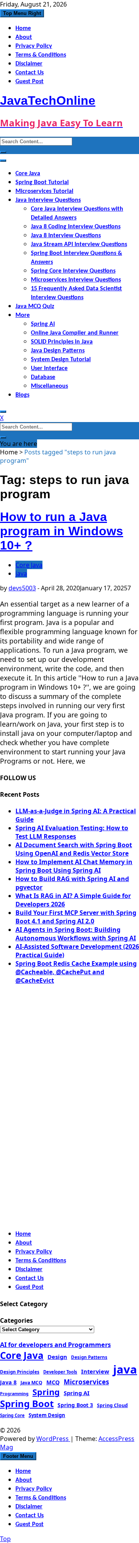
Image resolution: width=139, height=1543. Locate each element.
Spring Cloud (112, 1405)
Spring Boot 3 (75, 1405)
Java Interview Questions (48, 200)
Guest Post (29, 82)
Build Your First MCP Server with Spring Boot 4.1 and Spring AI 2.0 (75, 916)
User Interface (49, 368)
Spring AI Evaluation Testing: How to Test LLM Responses (71, 832)
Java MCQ (31, 1382)
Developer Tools (60, 1372)
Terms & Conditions (40, 55)
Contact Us (29, 73)
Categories (16, 1320)
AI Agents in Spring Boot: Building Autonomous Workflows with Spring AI (75, 933)
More (22, 315)
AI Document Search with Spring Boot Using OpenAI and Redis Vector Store (73, 849)
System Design (47, 1415)
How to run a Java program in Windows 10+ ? (61, 531)
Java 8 (8, 1382)
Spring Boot (27, 1403)
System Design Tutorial (61, 360)
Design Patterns (89, 1357)
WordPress (53, 1438)
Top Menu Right (22, 13)
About (23, 37)
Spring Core (12, 1415)
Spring (46, 1391)
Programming (14, 1393)
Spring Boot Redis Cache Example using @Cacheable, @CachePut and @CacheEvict (76, 972)
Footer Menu (18, 1456)
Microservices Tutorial (44, 191)
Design (57, 1356)
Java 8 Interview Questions (66, 236)
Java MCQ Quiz (34, 306)
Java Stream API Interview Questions (79, 244)
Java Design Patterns (58, 351)
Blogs (22, 395)
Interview (95, 1371)
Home (23, 28)
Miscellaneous (49, 386)
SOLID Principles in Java (62, 342)
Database (43, 377)
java (21, 573)
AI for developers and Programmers (55, 1344)
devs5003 (22, 588)
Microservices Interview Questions (76, 280)
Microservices (86, 1381)
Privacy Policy (33, 46)
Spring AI (43, 324)
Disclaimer (28, 64)
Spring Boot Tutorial (42, 182)
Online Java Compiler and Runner (75, 333)
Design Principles (19, 1372)
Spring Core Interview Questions (73, 271)
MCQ (53, 1382)
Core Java (27, 174)
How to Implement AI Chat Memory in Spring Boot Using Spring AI (73, 866)
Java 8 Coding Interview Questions (75, 227)
